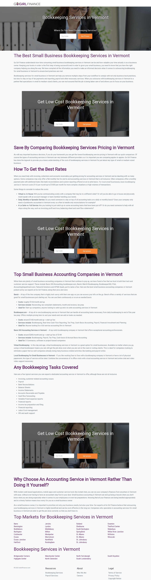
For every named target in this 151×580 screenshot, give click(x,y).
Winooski (111, 537)
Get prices (87, 124)
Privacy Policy (113, 576)
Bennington (18, 526)
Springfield (80, 532)
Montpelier (49, 534)
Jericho (48, 524)
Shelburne (80, 526)
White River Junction (115, 532)
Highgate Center (20, 559)
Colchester (18, 534)
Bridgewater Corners (22, 556)
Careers (80, 576)
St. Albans (80, 534)
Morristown (49, 537)
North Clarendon (51, 559)
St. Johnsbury (81, 540)
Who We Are (81, 573)
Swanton (111, 524)
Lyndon (48, 526)
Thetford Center (114, 526)
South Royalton (113, 556)
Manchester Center (52, 556)
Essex (16, 537)
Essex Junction (20, 540)
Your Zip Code (59, 120)
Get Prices (85, 36)
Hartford (17, 542)
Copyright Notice (114, 578)
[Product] (27, 4)
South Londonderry (83, 559)
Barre (16, 524)
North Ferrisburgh (83, 556)
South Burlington (82, 529)
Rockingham (49, 542)
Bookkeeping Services (54, 573)
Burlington (18, 532)
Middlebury (49, 529)
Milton (47, 532)
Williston (111, 534)
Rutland (79, 524)
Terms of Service (115, 573)
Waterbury (112, 529)
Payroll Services (51, 576)
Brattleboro (18, 529)
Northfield (49, 540)
